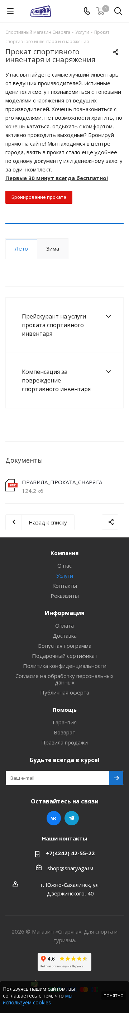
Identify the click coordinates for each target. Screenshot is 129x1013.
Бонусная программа (64, 645)
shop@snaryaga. (67, 868)
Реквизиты (65, 595)
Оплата (64, 625)
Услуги (64, 575)
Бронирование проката (38, 197)
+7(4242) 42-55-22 (70, 853)
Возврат (64, 732)
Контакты (64, 585)
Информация (65, 613)
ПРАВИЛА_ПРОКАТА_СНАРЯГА (62, 482)
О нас (64, 565)
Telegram (71, 818)
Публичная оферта (64, 692)
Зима (52, 248)
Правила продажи (64, 742)
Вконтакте (54, 818)
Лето (21, 248)
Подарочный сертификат (64, 655)
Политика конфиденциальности (64, 665)
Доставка (65, 635)
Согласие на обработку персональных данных (64, 679)
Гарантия (65, 722)
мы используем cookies (37, 999)
